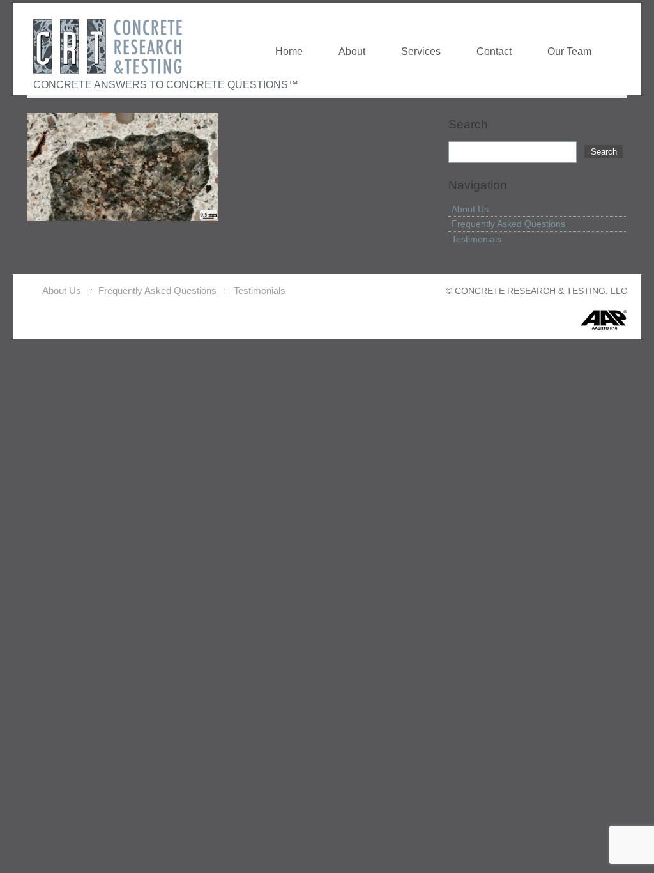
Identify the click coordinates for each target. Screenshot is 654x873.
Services (421, 51)
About (351, 51)
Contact (494, 51)
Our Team (569, 51)
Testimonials (476, 239)
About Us (470, 209)
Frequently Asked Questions (508, 224)
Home (289, 51)
